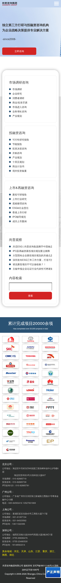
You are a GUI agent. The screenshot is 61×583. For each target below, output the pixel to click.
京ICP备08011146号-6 (43, 565)
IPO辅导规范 (19, 216)
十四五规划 (18, 162)
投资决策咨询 (19, 148)
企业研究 (17, 93)
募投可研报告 (19, 194)
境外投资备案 (19, 170)
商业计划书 (18, 166)
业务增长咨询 (19, 111)
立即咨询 (19, 51)
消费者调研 (18, 98)
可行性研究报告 (20, 139)
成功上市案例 (19, 221)
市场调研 (17, 89)
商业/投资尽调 (19, 102)
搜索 (30, 295)
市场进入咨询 (19, 107)
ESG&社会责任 (20, 208)
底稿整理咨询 (19, 203)
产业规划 (17, 116)
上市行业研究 (19, 199)
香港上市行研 (19, 212)
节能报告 (17, 144)
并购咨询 (17, 153)
